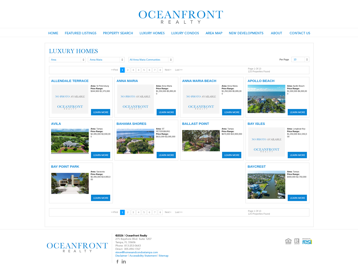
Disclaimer (121, 255)
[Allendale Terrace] (100, 112)
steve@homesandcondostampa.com (136, 252)
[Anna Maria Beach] (231, 112)
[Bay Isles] (297, 155)
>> (179, 70)
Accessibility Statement (143, 255)
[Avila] (100, 155)
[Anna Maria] (166, 112)
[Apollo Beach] (297, 112)
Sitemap (164, 255)
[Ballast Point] (231, 155)
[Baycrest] (297, 198)
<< (114, 70)
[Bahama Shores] (166, 155)
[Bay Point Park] (100, 198)
